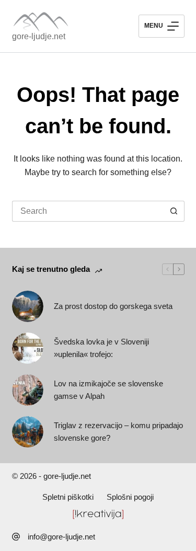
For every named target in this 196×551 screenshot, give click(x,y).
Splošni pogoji (130, 496)
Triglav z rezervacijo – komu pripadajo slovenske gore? (118, 432)
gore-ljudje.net (38, 36)
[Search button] (174, 211)
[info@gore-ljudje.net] (16, 537)
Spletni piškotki (68, 496)
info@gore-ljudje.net (61, 536)
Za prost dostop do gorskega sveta (113, 306)
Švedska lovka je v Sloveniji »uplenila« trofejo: (101, 348)
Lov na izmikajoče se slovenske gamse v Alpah (108, 390)
